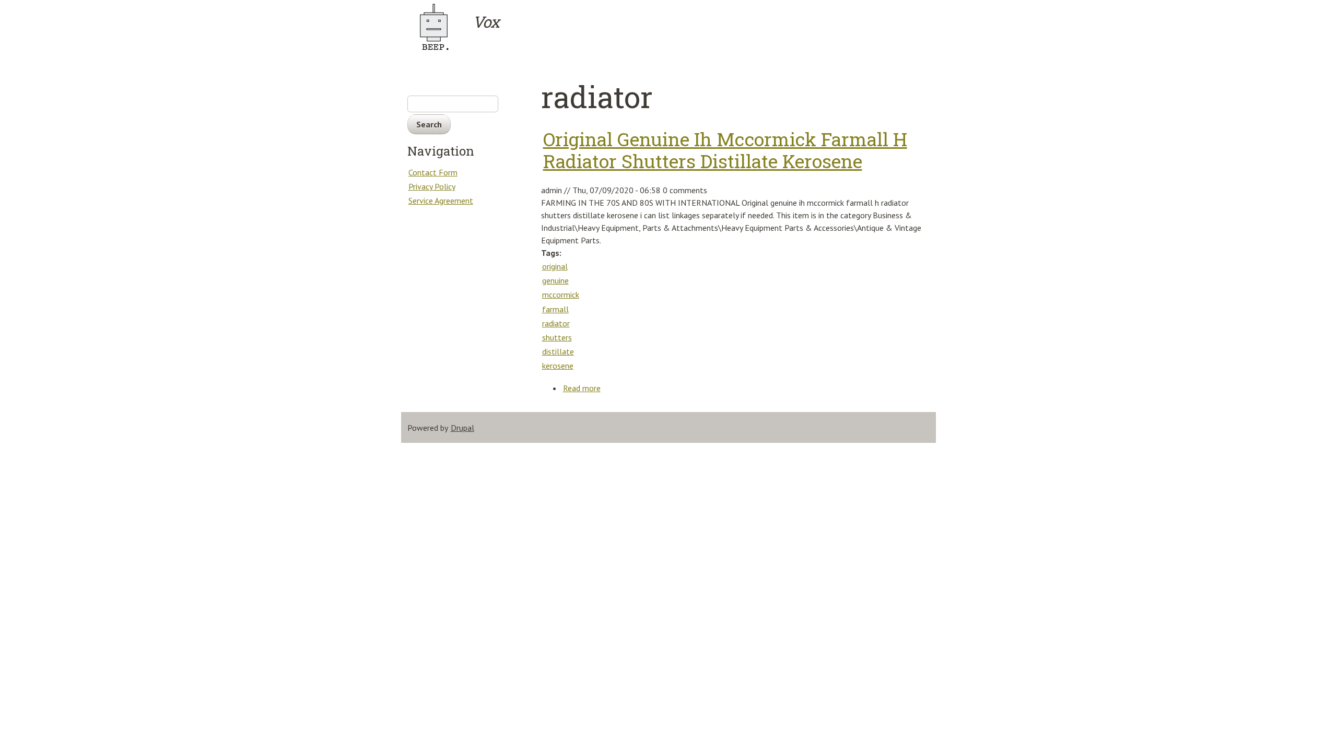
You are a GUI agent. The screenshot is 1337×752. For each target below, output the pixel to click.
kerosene (557, 365)
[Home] (439, 27)
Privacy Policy (431, 186)
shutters (557, 337)
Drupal (462, 427)
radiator (556, 323)
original (555, 266)
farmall (555, 309)
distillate (558, 351)
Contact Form (433, 172)
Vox (486, 22)
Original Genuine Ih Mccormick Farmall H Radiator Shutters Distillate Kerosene (725, 150)
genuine (555, 280)
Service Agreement (440, 200)
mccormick (560, 294)
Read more (582, 388)
